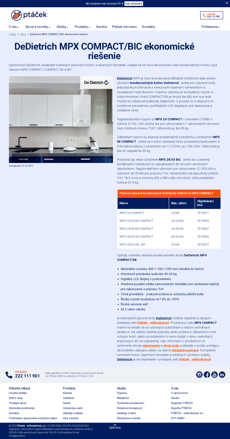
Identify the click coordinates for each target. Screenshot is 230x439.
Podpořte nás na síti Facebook (207, 374)
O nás (13, 27)
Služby (61, 27)
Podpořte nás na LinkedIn (222, 374)
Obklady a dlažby (73, 413)
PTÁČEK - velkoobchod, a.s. (187, 413)
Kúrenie (67, 393)
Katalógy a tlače (126, 413)
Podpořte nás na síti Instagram (199, 374)
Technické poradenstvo (130, 403)
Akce (23, 34)
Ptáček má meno (124, 27)
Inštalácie (68, 398)
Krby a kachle (71, 418)
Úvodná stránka (18, 393)
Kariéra (101, 27)
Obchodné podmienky (22, 408)
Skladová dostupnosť (129, 408)
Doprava (122, 393)
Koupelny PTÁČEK (182, 403)
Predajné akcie (17, 403)
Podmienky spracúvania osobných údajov (33, 418)
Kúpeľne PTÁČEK (181, 408)
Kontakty (148, 27)
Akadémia (123, 398)
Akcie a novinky (36, 27)
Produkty (81, 27)
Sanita (66, 403)
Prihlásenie (210, 27)
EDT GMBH (178, 418)
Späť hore (115, 427)
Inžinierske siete (73, 408)
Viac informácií (133, 3)
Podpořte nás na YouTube (214, 374)
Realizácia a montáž (129, 418)
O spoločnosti (179, 393)
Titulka (12, 34)
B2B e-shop (16, 398)
